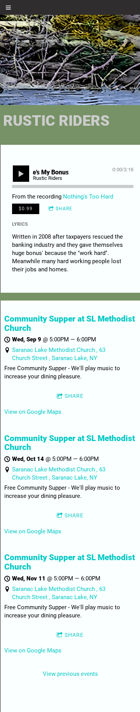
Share (64, 208)
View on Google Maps (32, 411)
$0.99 (26, 208)
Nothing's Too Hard (88, 196)
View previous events (70, 673)
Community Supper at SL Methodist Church (69, 323)
